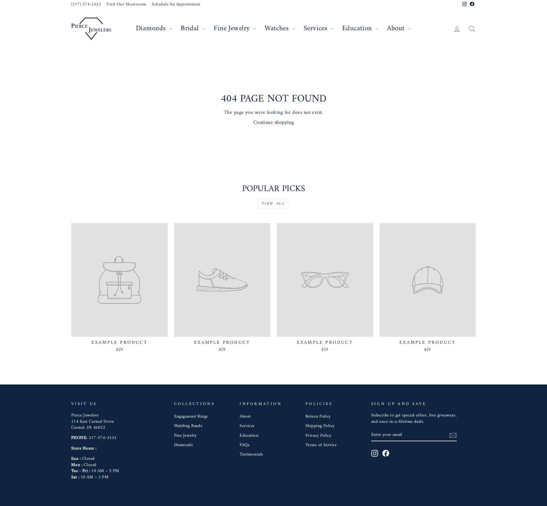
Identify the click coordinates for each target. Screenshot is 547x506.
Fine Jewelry (233, 28)
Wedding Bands (188, 426)
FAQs (245, 445)
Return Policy (318, 416)
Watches (278, 28)
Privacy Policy (318, 436)
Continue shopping (273, 122)
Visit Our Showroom (126, 4)
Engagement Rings (191, 416)
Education (358, 28)
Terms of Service (320, 445)
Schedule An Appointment (176, 4)
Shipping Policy (320, 426)
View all (273, 204)
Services (316, 28)
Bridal (191, 28)
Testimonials (251, 454)
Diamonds (152, 28)
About (397, 28)
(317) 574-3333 (86, 4)
